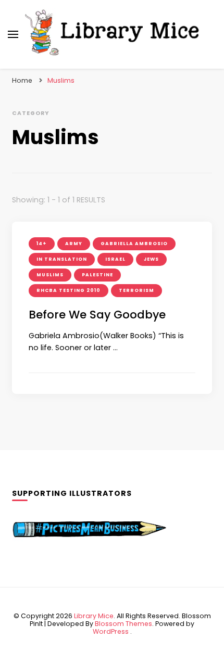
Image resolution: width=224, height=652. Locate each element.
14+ (41, 243)
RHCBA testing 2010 (68, 290)
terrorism (136, 290)
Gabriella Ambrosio (134, 243)
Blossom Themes (123, 623)
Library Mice (94, 615)
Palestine (97, 275)
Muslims (50, 275)
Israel (115, 259)
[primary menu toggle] (13, 34)
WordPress (111, 631)
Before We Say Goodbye (97, 314)
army (73, 243)
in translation (61, 259)
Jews (151, 259)
